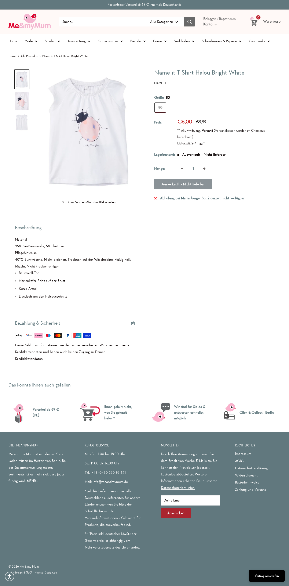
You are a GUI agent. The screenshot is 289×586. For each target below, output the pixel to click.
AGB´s (239, 461)
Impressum (243, 454)
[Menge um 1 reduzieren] (182, 168)
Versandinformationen (101, 518)
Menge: (159, 168)
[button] (9, 576)
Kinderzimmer (108, 41)
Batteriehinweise (247, 482)
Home (12, 41)
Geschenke (257, 41)
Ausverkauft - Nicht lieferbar (183, 184)
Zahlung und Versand (251, 489)
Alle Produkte (29, 55)
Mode (29, 41)
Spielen (50, 41)
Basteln (135, 41)
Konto (208, 24)
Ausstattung (76, 41)
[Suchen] (189, 21)
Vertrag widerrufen (267, 575)
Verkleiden (182, 41)
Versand (207, 130)
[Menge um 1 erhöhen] (204, 168)
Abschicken (175, 513)
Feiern (157, 41)
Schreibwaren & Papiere (219, 41)
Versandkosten (225, 130)
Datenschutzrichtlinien (178, 487)
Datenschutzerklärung (251, 468)
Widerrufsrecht (246, 475)
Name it (160, 83)
